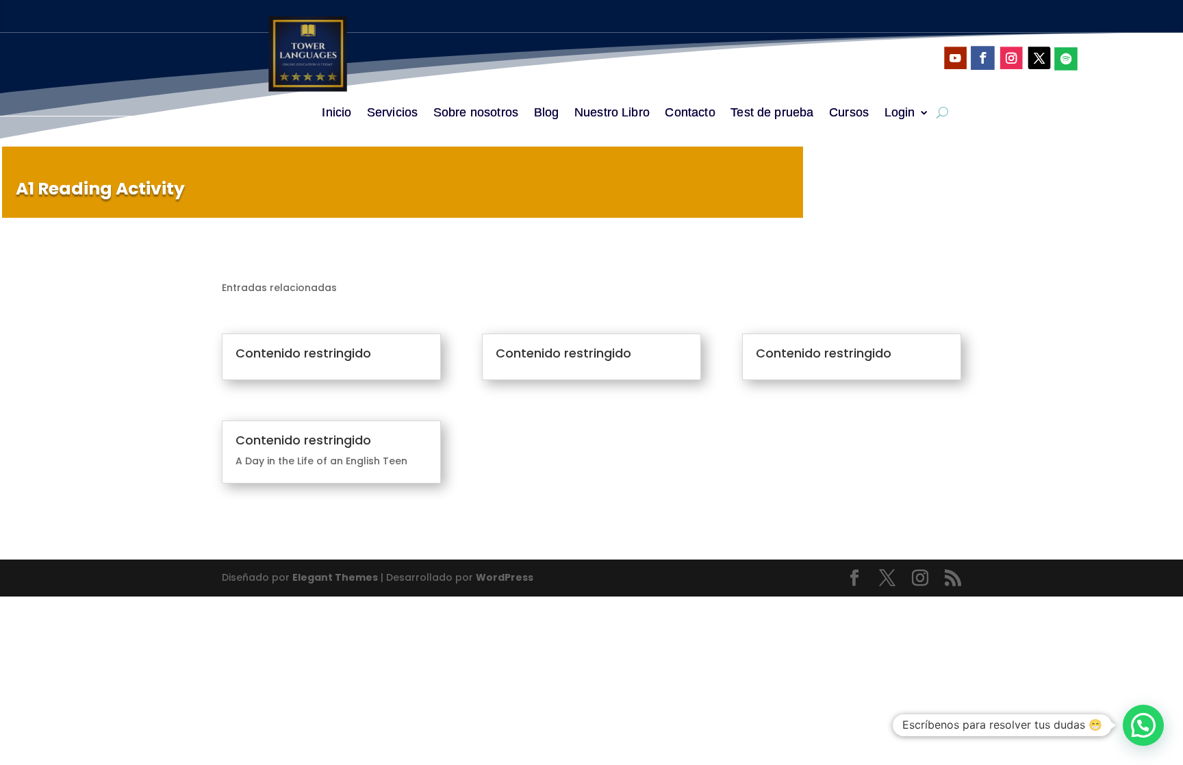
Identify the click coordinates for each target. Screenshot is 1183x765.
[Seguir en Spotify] (1066, 59)
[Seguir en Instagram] (1011, 58)
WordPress (504, 577)
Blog (546, 113)
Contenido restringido (303, 353)
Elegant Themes (335, 577)
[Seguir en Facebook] (983, 58)
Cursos (849, 113)
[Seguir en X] (1039, 58)
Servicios (392, 113)
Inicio (336, 113)
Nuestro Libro (612, 113)
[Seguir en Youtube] (955, 58)
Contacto (690, 113)
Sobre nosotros (475, 113)
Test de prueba (771, 113)
